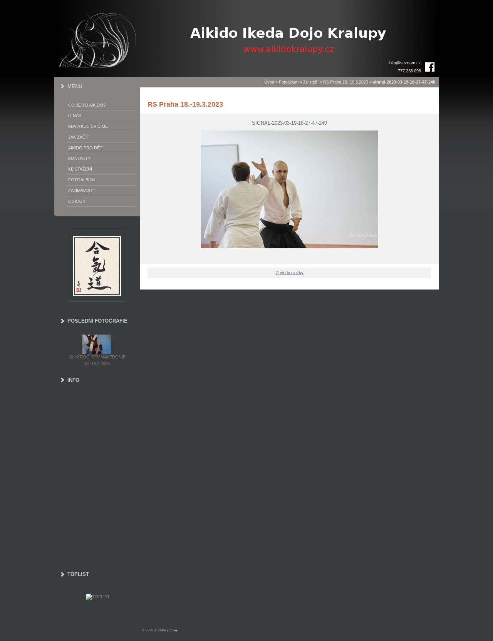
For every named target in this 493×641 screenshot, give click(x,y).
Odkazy (77, 201)
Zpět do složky (290, 272)
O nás (74, 115)
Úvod (269, 82)
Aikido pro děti (86, 148)
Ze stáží (311, 82)
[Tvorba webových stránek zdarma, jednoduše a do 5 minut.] (176, 630)
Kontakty (79, 158)
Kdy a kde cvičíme (88, 126)
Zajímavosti (82, 190)
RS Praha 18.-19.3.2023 (345, 82)
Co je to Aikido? (87, 105)
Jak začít (78, 137)
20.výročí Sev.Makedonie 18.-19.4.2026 (97, 360)
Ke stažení (80, 169)
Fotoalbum (288, 82)
